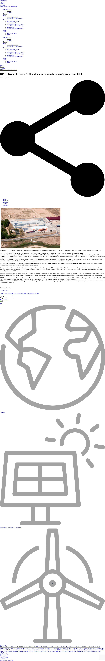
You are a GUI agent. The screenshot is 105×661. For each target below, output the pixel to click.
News (4, 30)
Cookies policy (4, 657)
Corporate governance (12, 17)
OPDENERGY (7, 9)
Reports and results (11, 22)
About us (9, 11)
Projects (5, 14)
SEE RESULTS (4, 299)
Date (1, 296)
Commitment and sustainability (15, 18)
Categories (2, 298)
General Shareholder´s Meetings (15, 25)
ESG (4, 15)
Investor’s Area (10, 27)
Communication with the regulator (15, 24)
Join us (8, 34)
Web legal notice (4, 654)
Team (4, 31)
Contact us (2, 658)
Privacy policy (3, 655)
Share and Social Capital (13, 21)
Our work (9, 12)
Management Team (11, 33)
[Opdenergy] (3, 0)
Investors (5, 20)
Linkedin (2, 5)
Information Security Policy (7, 660)
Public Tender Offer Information (8, 6)
